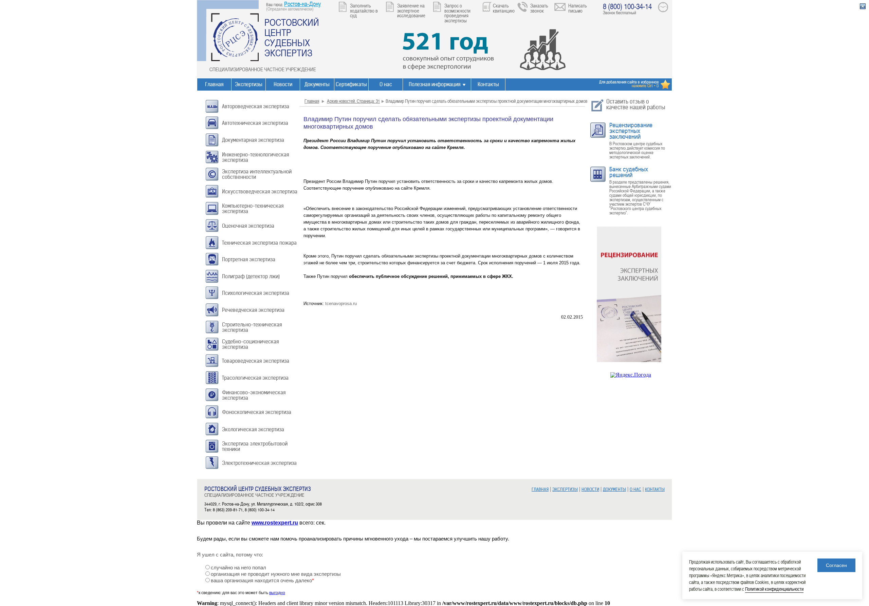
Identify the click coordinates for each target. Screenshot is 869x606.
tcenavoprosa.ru (341, 303)
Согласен (836, 565)
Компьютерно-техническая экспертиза (252, 208)
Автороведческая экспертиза (255, 106)
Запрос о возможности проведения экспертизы (457, 13)
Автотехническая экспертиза (255, 123)
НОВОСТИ (590, 489)
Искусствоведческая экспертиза (259, 191)
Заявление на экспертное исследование (411, 10)
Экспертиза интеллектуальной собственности (257, 174)
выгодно (277, 592)
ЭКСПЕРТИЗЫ (565, 489)
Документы (317, 84)
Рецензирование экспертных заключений (630, 130)
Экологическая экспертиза (253, 429)
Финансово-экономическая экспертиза (253, 395)
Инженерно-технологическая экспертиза (255, 157)
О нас (386, 84)
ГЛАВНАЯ (540, 489)
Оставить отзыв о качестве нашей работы (635, 104)
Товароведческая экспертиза (255, 361)
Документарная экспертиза (253, 140)
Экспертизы (248, 84)
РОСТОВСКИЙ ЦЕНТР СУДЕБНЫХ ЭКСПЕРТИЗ (291, 37)
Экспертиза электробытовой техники (255, 446)
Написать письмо (577, 8)
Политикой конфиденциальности (774, 589)
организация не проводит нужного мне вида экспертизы (276, 574)
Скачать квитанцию (504, 8)
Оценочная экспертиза (248, 226)
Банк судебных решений (628, 172)
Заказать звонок (539, 8)
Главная (214, 84)
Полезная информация (434, 84)
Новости (283, 84)
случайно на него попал (238, 567)
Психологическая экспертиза (255, 293)
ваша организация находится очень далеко (262, 580)
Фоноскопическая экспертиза (256, 412)
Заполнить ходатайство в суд (364, 10)
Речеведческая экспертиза (253, 310)
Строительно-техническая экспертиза (252, 327)
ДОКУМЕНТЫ (614, 489)
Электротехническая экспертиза (259, 463)
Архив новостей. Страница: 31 (353, 101)
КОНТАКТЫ (655, 489)
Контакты (488, 84)
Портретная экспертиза (248, 259)
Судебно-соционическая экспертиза (250, 344)
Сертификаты (351, 84)
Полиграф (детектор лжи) (251, 276)
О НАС (635, 489)
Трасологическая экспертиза (255, 378)
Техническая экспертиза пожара (259, 243)
